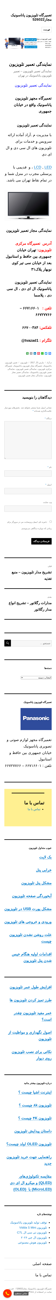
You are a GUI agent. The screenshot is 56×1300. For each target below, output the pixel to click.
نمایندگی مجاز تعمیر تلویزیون (30, 375)
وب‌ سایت (47, 502)
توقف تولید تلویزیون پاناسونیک (28, 1222)
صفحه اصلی (42, 1264)
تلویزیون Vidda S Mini (33, 1227)
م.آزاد (49, 362)
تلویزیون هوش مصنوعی (32, 1242)
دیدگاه (48, 418)
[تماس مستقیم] (7, 1293)
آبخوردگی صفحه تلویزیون (32, 896)
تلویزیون (24, 362)
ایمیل (48, 485)
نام (50, 467)
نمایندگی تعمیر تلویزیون (26, 369)
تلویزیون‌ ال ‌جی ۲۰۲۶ (34, 1237)
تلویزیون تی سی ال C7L (32, 1232)
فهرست (46, 29)
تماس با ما (34, 809)
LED (48, 167)
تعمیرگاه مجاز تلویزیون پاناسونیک (27, 366)
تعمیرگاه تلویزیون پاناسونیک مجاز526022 (34, 1289)
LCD (37, 167)
